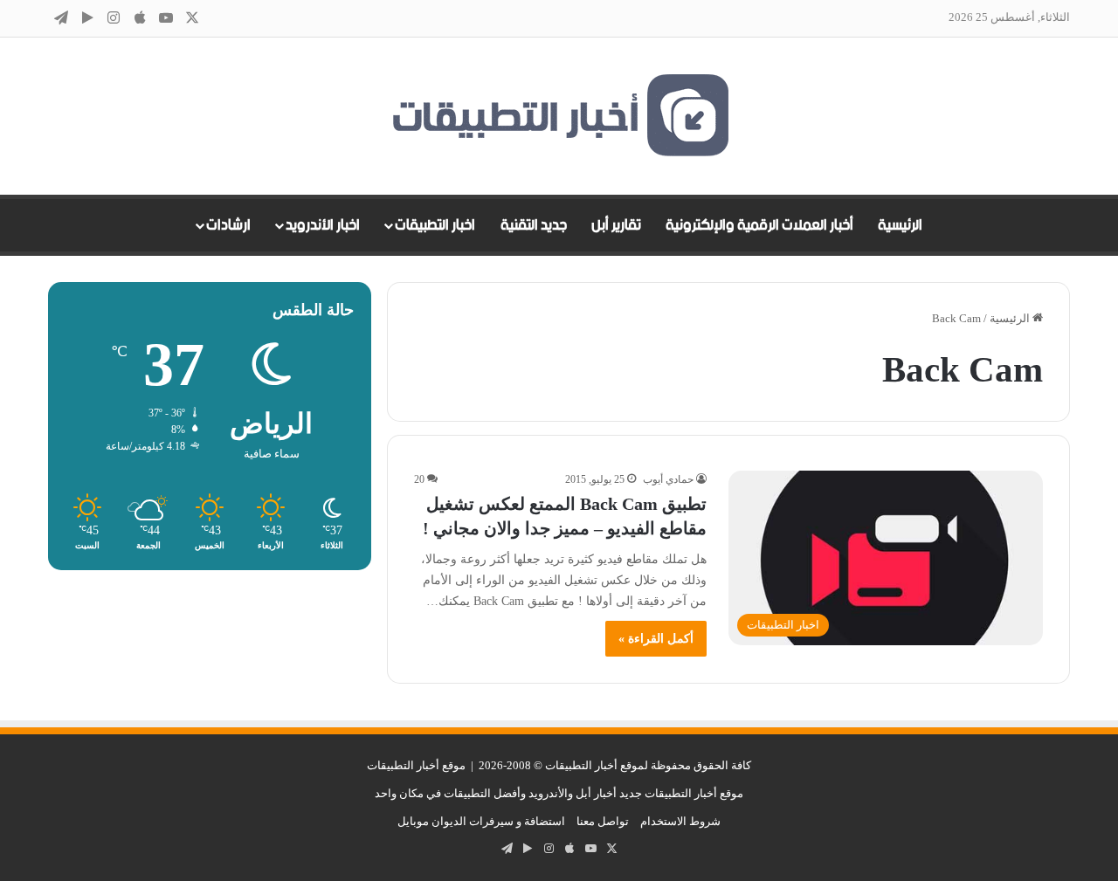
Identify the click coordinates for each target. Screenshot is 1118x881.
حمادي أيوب (668, 479)
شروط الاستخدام (680, 821)
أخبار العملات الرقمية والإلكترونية (759, 225)
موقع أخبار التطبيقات (416, 765)
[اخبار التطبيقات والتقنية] (559, 116)
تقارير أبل (616, 225)
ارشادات (228, 225)
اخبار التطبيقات (435, 225)
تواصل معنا (602, 821)
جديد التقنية (533, 225)
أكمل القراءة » (656, 638)
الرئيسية (900, 225)
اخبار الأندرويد (323, 225)
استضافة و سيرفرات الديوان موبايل (481, 821)
